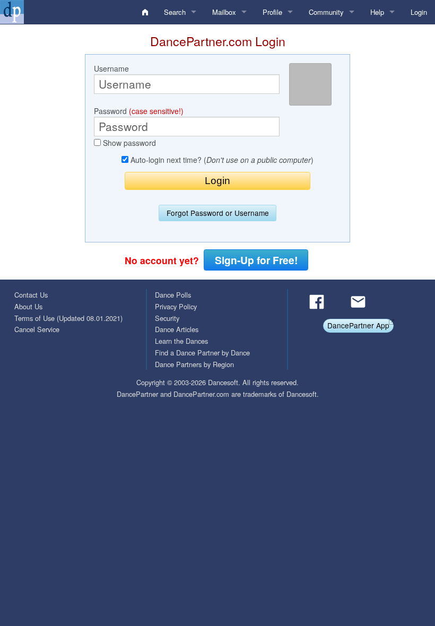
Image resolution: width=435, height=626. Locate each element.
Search (175, 12)
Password (139, 111)
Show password (128, 142)
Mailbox (224, 12)
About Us (28, 306)
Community (326, 12)
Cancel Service (36, 329)
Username (111, 68)
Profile (272, 12)
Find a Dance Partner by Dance (202, 352)
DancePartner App (358, 325)
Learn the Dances (181, 341)
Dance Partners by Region (194, 364)
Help (377, 12)
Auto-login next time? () (221, 159)
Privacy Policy (176, 306)
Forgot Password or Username (218, 212)
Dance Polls (173, 295)
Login (419, 12)
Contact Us (31, 295)
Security (167, 318)
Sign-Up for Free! (256, 260)
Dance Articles (176, 329)
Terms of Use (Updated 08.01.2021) (68, 318)
